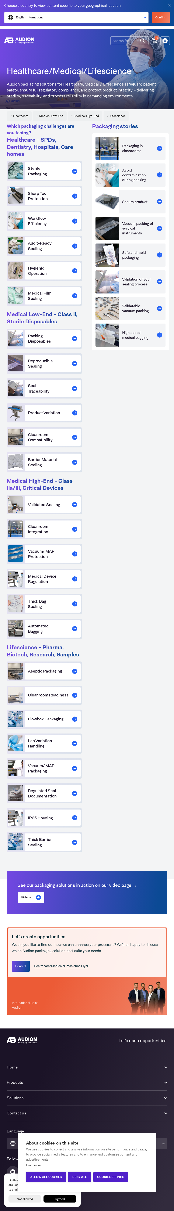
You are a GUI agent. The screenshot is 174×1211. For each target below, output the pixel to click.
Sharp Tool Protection (38, 196)
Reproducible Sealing (40, 363)
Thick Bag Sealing (37, 604)
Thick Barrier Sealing (40, 842)
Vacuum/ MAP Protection (41, 554)
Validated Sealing (44, 504)
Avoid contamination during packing (134, 175)
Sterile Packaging (37, 171)
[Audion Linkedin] (13, 1172)
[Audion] (19, 40)
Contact (20, 966)
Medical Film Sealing (39, 296)
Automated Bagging (38, 628)
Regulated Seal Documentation (42, 793)
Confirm (160, 17)
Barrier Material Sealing (42, 462)
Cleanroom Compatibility (40, 437)
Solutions (15, 1097)
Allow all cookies (46, 1177)
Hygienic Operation (37, 271)
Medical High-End (86, 116)
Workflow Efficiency (37, 221)
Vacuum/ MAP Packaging (41, 768)
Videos (26, 897)
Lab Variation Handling (40, 743)
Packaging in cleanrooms (132, 148)
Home (12, 1067)
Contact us (16, 1113)
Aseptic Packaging (45, 671)
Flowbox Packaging (45, 719)
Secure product (134, 201)
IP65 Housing (40, 818)
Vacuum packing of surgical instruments (137, 228)
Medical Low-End (51, 116)
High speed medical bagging (135, 335)
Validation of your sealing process (136, 281)
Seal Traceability (38, 388)
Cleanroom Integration (38, 529)
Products (15, 1082)
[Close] (169, 5)
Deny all (79, 1177)
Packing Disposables (39, 338)
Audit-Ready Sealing (40, 246)
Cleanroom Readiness (48, 695)
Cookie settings (110, 1177)
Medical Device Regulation (42, 579)
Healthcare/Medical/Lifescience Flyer (61, 966)
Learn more (33, 1165)
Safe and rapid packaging (134, 255)
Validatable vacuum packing (135, 308)
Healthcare (20, 116)
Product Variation (44, 412)
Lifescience (118, 116)
